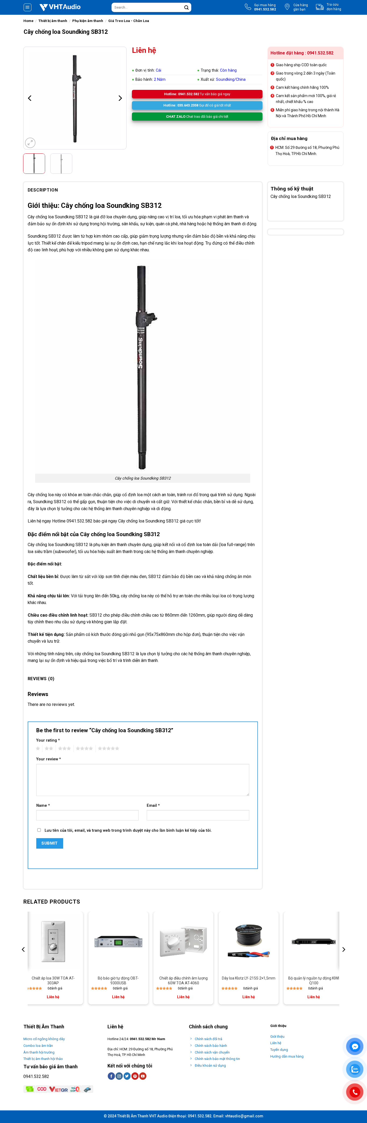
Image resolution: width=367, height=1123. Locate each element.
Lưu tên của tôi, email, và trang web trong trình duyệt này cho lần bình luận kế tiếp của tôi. (128, 830)
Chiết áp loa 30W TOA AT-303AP (53, 980)
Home (28, 21)
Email (153, 805)
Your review (48, 759)
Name (43, 805)
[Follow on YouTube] (142, 1076)
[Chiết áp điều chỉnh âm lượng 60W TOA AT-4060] (183, 941)
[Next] (120, 98)
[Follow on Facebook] (111, 1076)
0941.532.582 (36, 1076)
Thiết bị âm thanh (52, 21)
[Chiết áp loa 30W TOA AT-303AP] (53, 941)
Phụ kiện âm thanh (87, 21)
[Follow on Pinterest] (135, 1076)
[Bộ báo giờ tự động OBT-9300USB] (118, 941)
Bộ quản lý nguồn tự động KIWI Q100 (313, 980)
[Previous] (30, 98)
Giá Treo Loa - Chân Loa (128, 21)
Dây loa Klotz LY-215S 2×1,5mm (248, 978)
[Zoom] (30, 143)
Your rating (48, 740)
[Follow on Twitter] (127, 1076)
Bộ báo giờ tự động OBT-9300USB (118, 980)
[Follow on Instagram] (119, 1076)
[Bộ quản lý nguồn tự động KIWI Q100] (313, 941)
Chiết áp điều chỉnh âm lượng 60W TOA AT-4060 (183, 980)
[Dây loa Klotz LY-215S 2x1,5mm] (248, 941)
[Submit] (186, 7)
